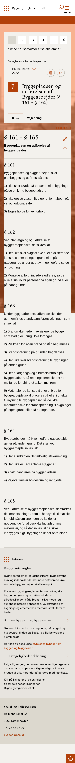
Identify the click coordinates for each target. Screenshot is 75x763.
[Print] (51, 73)
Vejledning (34, 118)
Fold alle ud (63, 127)
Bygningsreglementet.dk (29, 8)
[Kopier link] (65, 140)
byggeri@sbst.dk (14, 734)
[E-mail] (61, 73)
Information (20, 559)
